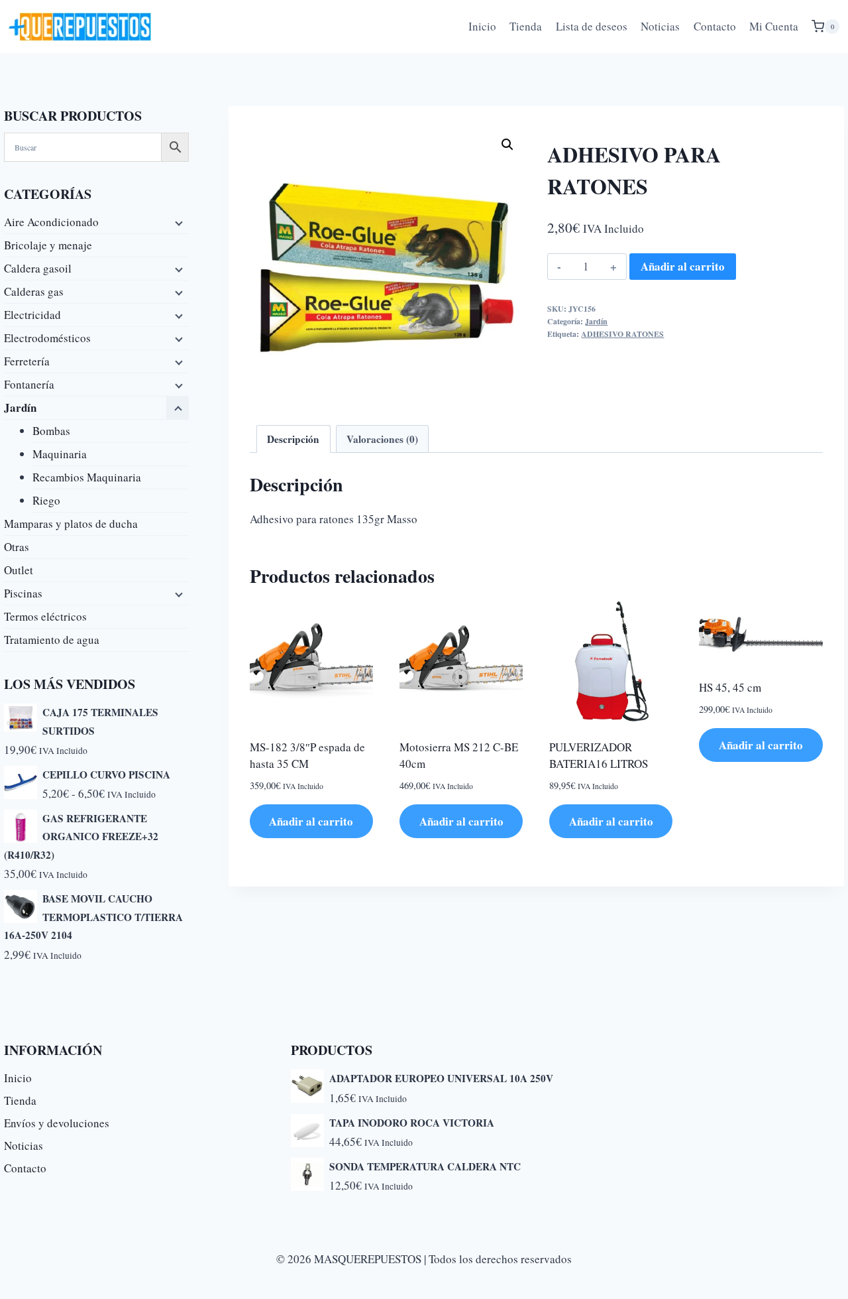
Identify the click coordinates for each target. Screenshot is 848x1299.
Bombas (51, 430)
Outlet (18, 570)
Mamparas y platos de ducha (71, 523)
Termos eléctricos (45, 616)
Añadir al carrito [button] (311, 821)
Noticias (660, 26)
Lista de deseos (591, 26)
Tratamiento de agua (51, 639)
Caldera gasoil (38, 268)
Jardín (596, 321)
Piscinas (23, 593)
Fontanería (29, 384)
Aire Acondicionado (51, 221)
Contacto (715, 26)
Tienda (525, 26)
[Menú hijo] (177, 222)
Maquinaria (59, 454)
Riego (46, 500)
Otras (16, 546)
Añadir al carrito (683, 266)
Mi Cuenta (773, 26)
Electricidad (32, 314)
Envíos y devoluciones (56, 1123)
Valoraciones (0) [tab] (382, 439)
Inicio (482, 26)
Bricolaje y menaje (48, 245)
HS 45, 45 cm (730, 687)
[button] (507, 144)
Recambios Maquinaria (86, 477)
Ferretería (27, 361)
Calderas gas (34, 291)
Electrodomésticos (47, 337)
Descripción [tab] (293, 439)
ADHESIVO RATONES (622, 334)
